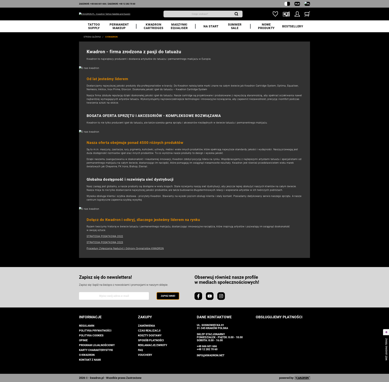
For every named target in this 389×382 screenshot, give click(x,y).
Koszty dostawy (150, 335)
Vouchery (145, 354)
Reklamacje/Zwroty (152, 345)
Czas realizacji (149, 330)
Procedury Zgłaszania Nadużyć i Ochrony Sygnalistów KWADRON (125, 248)
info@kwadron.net (210, 355)
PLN (297, 4)
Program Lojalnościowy (97, 345)
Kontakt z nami (90, 359)
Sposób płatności (151, 340)
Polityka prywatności (95, 330)
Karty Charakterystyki (96, 350)
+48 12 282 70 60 (127, 4)
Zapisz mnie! (168, 296)
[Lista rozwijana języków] (307, 4)
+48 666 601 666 (98, 4)
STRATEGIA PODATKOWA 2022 (105, 236)
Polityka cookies (91, 335)
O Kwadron (87, 354)
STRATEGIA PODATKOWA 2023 (105, 242)
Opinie (83, 340)
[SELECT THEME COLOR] (287, 4)
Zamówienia (146, 325)
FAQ (140, 350)
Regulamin (86, 325)
